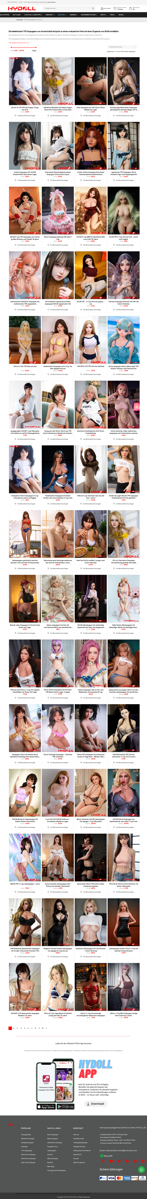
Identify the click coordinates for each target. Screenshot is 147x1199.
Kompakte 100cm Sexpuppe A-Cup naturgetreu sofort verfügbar (25, 497)
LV (39, 1194)
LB (42, 1194)
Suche (93, 8)
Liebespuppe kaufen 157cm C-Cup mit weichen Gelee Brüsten (123, 950)
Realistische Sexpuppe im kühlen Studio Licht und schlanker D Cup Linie (57, 497)
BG (17, 1194)
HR (20, 1194)
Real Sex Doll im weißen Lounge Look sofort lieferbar (91, 561)
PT (44, 1194)
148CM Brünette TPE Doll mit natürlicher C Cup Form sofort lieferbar (123, 756)
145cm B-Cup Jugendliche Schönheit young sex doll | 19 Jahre (58, 1014)
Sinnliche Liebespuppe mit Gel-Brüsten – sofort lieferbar (91, 950)
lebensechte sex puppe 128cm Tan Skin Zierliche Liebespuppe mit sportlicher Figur (123, 691)
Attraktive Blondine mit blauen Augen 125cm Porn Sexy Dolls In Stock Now (58, 109)
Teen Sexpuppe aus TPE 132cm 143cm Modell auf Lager (90, 109)
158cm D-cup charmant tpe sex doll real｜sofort (90, 497)
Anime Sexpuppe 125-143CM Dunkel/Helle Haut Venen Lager (25, 173)
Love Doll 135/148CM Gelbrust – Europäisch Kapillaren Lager (58, 820)
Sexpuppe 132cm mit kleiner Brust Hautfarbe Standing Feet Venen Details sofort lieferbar (25, 756)
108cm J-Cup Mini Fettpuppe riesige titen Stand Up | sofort (123, 1014)
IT (37, 1194)
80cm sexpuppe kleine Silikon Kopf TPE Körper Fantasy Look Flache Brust (123, 367)
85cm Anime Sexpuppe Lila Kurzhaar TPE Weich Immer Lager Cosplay (58, 691)
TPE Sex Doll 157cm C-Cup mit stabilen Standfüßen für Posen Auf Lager (25, 691)
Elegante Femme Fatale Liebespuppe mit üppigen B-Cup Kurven (58, 950)
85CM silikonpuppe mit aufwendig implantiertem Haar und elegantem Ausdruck (90, 626)
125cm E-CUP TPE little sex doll (24, 366)
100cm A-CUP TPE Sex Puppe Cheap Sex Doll (25, 109)
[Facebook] (127, 1161)
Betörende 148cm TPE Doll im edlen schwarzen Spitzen (90, 885)
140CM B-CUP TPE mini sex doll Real (90, 366)
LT (40, 1194)
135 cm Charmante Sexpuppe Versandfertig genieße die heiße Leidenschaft (123, 561)
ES (50, 1194)
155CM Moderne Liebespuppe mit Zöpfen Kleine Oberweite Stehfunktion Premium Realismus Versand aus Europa (25, 820)
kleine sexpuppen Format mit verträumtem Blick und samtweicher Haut (58, 626)
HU (33, 1194)
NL (26, 1194)
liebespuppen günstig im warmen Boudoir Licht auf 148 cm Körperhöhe (25, 561)
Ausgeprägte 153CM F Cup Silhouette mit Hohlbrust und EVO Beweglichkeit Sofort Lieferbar (25, 432)
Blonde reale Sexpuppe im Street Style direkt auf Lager (25, 626)
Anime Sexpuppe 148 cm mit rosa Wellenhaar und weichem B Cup (90, 691)
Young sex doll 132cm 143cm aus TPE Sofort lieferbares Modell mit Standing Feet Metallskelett (58, 432)
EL (31, 1194)
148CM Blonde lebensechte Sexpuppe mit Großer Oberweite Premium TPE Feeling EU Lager (24, 950)
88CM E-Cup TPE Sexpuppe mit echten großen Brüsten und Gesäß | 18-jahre (25, 238)
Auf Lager (16, 15)
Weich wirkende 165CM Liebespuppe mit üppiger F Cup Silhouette (91, 820)
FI (27, 1194)
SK (48, 1194)
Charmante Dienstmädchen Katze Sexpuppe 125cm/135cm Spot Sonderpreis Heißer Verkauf (58, 173)
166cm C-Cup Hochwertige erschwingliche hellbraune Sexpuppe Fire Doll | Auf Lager (91, 1014)
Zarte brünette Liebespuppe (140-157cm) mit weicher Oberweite (58, 885)
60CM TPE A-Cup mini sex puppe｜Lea (90, 303)
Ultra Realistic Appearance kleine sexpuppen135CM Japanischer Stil (58, 303)
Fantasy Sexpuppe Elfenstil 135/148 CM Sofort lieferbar (123, 303)
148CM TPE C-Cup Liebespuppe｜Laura (25, 884)
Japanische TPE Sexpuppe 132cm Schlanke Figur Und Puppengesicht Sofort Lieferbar (123, 173)
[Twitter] (119, 1161)
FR (29, 1194)
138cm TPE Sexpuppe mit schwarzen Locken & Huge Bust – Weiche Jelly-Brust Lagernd (90, 756)
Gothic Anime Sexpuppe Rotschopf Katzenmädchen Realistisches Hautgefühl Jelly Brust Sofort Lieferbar (91, 173)
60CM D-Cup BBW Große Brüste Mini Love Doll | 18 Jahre (90, 238)
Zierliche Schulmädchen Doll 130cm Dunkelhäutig (90, 432)
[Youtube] (111, 1161)
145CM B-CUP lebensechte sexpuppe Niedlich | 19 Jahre (25, 1014)
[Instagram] (103, 1161)
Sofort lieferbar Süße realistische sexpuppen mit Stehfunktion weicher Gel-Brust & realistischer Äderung (123, 432)
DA (24, 1194)
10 (42, 1028)
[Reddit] (143, 1161)
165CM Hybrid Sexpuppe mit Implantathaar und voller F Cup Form (124, 820)
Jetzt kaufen (51, 2)
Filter (34, 50)
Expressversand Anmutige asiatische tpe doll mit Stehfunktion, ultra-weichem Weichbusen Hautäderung (58, 561)
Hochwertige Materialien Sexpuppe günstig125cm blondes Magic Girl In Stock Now (123, 109)
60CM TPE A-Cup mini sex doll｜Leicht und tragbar (123, 238)
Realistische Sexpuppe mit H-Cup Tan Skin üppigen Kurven (58, 367)
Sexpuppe (19, 20)
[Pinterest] (135, 1161)
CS (22, 1194)
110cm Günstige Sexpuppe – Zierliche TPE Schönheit (58, 756)
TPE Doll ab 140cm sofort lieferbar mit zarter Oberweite (123, 885)
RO (47, 1194)
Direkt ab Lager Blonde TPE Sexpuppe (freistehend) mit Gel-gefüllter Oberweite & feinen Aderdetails (123, 497)
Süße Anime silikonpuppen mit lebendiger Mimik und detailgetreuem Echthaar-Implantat (123, 626)
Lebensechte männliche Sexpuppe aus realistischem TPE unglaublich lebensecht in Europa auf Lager (25, 303)
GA (35, 1194)
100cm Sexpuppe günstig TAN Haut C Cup (58, 238)
